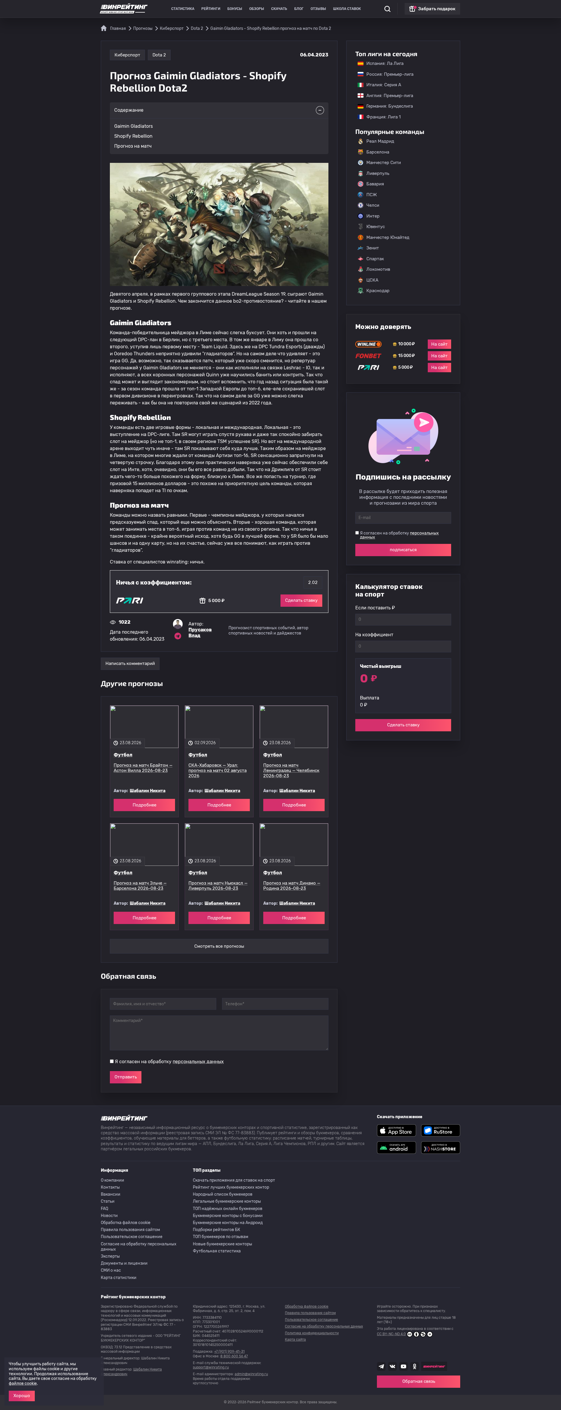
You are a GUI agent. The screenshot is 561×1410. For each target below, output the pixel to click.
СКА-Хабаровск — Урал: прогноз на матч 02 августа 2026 (217, 770)
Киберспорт (127, 55)
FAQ (104, 1208)
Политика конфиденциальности (312, 1333)
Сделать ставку (301, 600)
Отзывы (318, 9)
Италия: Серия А (380, 84)
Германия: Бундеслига (386, 106)
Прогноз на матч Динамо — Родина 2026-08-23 (291, 885)
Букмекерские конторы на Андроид (228, 1222)
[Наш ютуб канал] (403, 1366)
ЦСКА (372, 280)
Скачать (279, 9)
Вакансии (110, 1194)
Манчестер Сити (383, 162)
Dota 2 (159, 55)
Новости (109, 1215)
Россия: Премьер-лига (387, 74)
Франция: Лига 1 (380, 117)
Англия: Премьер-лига (386, 95)
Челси (372, 205)
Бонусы (234, 9)
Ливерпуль (377, 173)
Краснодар (377, 290)
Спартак (375, 258)
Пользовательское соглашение (131, 1236)
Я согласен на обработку (169, 1061)
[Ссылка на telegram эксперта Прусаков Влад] (177, 636)
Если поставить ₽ (375, 608)
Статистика (182, 9)
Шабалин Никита (147, 790)
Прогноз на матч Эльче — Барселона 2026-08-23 (140, 885)
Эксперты (110, 1256)
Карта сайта (295, 1339)
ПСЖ (371, 194)
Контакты (110, 1187)
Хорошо (21, 1395)
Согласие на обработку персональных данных (138, 1247)
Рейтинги (210, 9)
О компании (112, 1180)
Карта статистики (118, 1277)
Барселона (377, 152)
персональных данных (198, 1061)
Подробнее (144, 805)
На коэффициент (374, 634)
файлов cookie (23, 1383)
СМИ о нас (111, 1270)
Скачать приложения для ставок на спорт (234, 1180)
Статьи (108, 1201)
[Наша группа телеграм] (381, 1366)
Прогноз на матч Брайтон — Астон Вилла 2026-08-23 (143, 768)
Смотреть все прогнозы (219, 946)
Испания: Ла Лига (385, 63)
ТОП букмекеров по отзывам (220, 1236)
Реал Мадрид (380, 141)
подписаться (403, 549)
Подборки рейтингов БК (216, 1229)
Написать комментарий (130, 663)
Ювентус (375, 226)
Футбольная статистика (217, 1251)
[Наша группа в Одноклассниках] (414, 1366)
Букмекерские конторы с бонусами (228, 1215)
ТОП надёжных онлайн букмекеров (227, 1208)
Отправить (126, 1077)
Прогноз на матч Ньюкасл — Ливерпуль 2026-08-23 (217, 885)
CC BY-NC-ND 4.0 (391, 1334)
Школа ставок (347, 9)
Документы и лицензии (124, 1263)
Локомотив (378, 269)
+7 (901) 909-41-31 (229, 1351)
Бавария (375, 184)
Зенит (372, 248)
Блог (299, 9)
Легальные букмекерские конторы (227, 1201)
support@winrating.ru (211, 1367)
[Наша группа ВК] (392, 1366)
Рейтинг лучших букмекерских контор (231, 1187)
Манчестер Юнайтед (387, 237)
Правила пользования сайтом (130, 1229)
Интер (373, 216)
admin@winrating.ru (251, 1374)
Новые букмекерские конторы (222, 1244)
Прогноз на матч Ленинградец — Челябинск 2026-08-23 (291, 770)
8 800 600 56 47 (234, 1356)
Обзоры (256, 9)
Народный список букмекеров (222, 1194)
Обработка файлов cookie (125, 1222)
